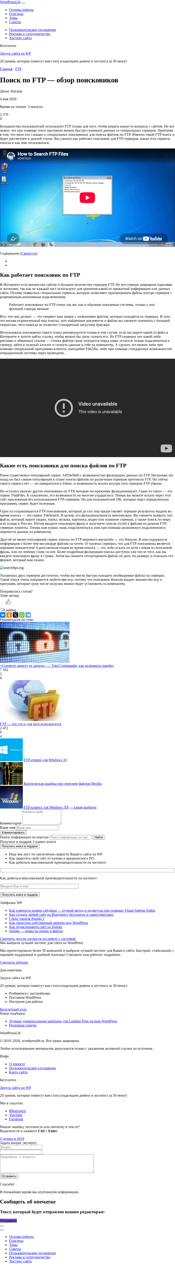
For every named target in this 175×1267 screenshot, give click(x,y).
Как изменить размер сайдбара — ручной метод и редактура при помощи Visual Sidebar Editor (82, 910)
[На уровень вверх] (2, 1230)
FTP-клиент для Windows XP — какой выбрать (60, 807)
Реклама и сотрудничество (29, 34)
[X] (15, 615)
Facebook (16, 1119)
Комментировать (13, 832)
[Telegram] (28, 615)
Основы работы (21, 10)
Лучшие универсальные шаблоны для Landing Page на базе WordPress (63, 1021)
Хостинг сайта (20, 38)
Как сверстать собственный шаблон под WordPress (48, 923)
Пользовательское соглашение (32, 30)
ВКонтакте (17, 1111)
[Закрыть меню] (2, 1226)
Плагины (16, 14)
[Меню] (23, 3)
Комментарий (10, 823)
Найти (99, 837)
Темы (13, 18)
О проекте (17, 1064)
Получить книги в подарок (20, 846)
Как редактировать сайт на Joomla (35, 927)
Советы (15, 22)
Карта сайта (18, 1072)
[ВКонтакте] (2, 615)
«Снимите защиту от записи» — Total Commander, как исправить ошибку (57, 666)
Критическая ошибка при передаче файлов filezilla (63, 784)
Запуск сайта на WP (15, 53)
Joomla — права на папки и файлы (36, 931)
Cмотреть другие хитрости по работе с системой (38, 939)
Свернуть (28, 253)
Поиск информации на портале (24, 837)
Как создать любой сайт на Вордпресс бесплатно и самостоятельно (61, 914)
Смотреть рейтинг (14, 962)
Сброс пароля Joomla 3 (26, 919)
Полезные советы (22, 1025)
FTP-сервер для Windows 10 (45, 760)
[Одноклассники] (9, 615)
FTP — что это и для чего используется (30, 724)
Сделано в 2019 (12, 1139)
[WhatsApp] (22, 615)
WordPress (10, 2)
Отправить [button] (8, 1221)
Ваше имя (7, 827)
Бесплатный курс (13, 1009)
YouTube (15, 1115)
